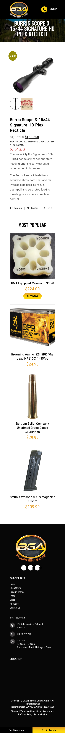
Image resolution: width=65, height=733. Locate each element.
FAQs (12, 596)
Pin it (49, 208)
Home (13, 584)
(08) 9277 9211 (44, 9)
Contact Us (15, 608)
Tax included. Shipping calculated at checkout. (32, 143)
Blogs (12, 600)
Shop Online (15, 588)
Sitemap (15, 711)
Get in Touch (49, 730)
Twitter (34, 208)
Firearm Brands (17, 592)
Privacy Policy (40, 714)
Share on (17, 208)
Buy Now (32, 296)
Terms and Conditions (30, 711)
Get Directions (16, 730)
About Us (14, 604)
